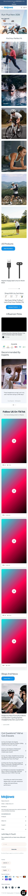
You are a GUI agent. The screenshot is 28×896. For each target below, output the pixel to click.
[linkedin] (9, 887)
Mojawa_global (10, 892)
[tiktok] (15, 887)
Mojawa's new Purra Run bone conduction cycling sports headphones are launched (11, 699)
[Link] (13, 59)
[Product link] (13, 260)
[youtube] (18, 887)
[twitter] (3, 887)
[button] (2, 7)
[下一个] (23, 322)
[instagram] (12, 887)
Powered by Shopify (20, 892)
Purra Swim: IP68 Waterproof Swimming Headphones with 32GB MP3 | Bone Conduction (11, 275)
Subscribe (13, 849)
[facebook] (6, 887)
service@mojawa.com (6, 813)
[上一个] (4, 322)
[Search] (20, 7)
